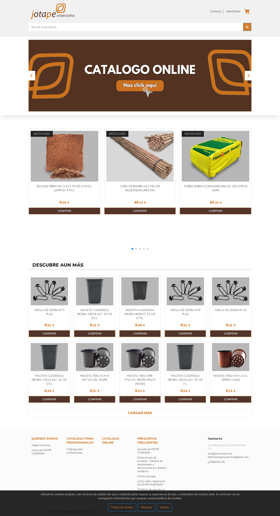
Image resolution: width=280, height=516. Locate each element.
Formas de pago (146, 476)
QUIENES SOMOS (44, 439)
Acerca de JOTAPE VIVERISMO (41, 452)
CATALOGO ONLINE (110, 441)
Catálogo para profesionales (75, 451)
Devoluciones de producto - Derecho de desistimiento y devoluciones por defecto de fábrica (151, 464)
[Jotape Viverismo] (63, 11)
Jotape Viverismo (41, 445)
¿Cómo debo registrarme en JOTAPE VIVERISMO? (151, 483)
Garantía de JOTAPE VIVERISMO (148, 451)
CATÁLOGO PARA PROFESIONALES (80, 441)
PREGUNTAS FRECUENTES (147, 441)
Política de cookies (122, 507)
